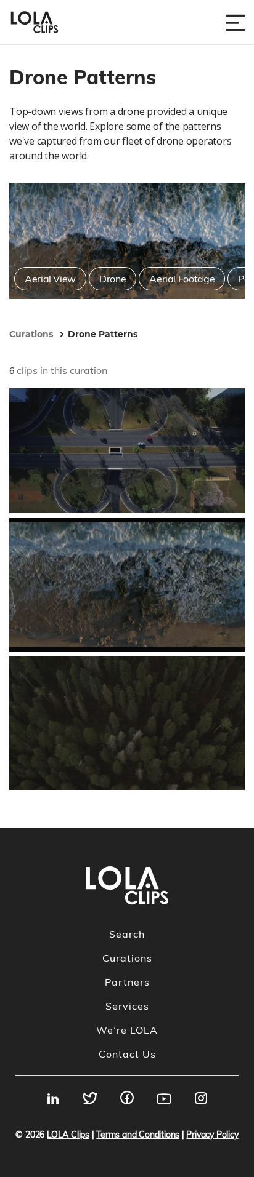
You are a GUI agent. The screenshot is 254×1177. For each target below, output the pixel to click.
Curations (127, 958)
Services (127, 1006)
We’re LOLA (127, 1030)
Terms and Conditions (137, 1134)
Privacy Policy (212, 1134)
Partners (127, 982)
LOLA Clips (68, 1134)
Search (127, 934)
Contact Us (127, 1054)
